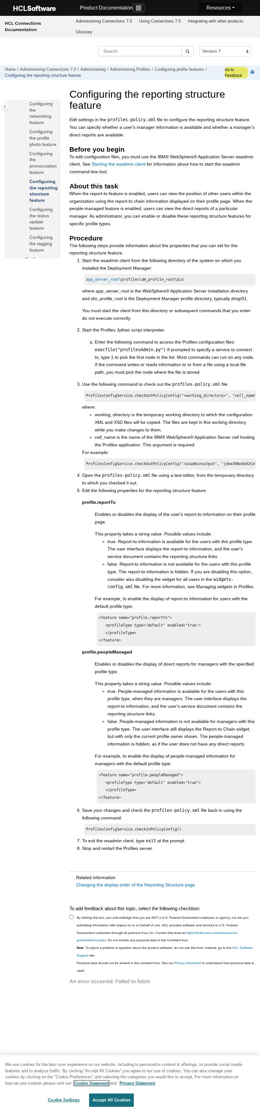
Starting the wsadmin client (119, 164)
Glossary (84, 32)
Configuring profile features (179, 69)
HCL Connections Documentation (23, 26)
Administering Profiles (130, 69)
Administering (93, 69)
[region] (130, 1082)
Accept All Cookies (111, 1100)
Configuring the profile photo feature (42, 138)
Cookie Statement (91, 1083)
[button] (26, 104)
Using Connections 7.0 (160, 21)
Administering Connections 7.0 (104, 21)
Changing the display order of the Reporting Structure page (135, 884)
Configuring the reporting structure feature (43, 75)
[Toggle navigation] (138, 8)
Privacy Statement (187, 963)
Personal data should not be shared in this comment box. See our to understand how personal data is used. (165, 966)
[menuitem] (103, 21)
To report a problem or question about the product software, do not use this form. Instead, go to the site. (165, 951)
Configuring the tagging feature (41, 243)
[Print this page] (253, 72)
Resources (218, 7)
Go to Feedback (233, 73)
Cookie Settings (64, 1100)
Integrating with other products (216, 21)
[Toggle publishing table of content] (5, 106)
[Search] (187, 51)
